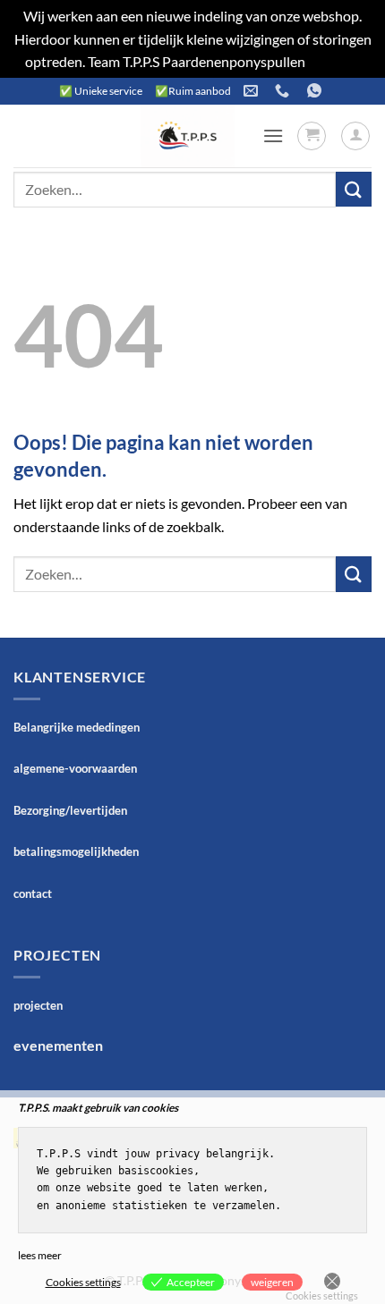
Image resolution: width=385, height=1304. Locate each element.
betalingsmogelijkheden (76, 851)
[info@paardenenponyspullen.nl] (253, 91)
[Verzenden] (354, 189)
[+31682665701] (316, 91)
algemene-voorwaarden (75, 768)
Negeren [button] (334, 61)
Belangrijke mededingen (76, 727)
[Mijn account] (355, 136)
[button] (273, 135)
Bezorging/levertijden (70, 810)
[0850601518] (284, 91)
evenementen (58, 1045)
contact (32, 893)
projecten (38, 1005)
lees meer (40, 1255)
